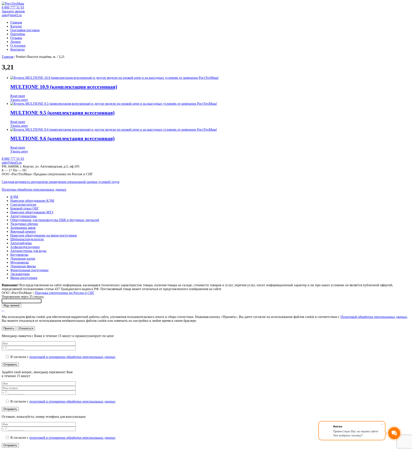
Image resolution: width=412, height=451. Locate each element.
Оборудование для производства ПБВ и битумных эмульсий (54, 220)
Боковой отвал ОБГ (24, 208)
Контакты (17, 49)
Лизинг (15, 41)
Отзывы (16, 38)
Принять (8, 328)
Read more (17, 96)
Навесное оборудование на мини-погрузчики (43, 235)
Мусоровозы (19, 262)
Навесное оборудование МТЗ (31, 212)
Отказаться (25, 328)
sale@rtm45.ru (12, 15)
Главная (16, 22)
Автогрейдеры (21, 243)
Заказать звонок (13, 11)
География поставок (25, 30)
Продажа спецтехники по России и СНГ (64, 293)
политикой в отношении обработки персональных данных (72, 357)
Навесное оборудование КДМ (32, 200)
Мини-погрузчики (23, 278)
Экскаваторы (20, 274)
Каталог (16, 26)
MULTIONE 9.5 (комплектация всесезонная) (62, 112)
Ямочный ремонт (23, 231)
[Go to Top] (3, 309)
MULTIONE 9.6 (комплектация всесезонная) (62, 138)
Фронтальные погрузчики (29, 270)
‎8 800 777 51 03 (13, 7)
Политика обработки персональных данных (34, 189)
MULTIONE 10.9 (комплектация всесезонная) (63, 87)
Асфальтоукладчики (25, 247)
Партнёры (17, 34)
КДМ (14, 197)
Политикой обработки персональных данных (374, 317)
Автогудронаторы (23, 216)
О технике (18, 45)
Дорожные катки (22, 258)
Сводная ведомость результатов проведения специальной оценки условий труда (60, 182)
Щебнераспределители (27, 239)
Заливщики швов (23, 227)
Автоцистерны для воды (28, 251)
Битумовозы (19, 254)
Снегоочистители (23, 204)
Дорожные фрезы (23, 266)
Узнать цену (19, 100)
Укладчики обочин (24, 224)
